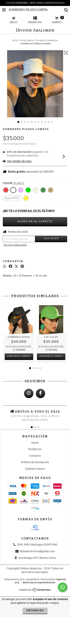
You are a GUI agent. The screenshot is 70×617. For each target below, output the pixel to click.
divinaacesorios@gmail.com (37, 551)
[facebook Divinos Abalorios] (40, 393)
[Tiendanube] (35, 591)
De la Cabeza (27, 40)
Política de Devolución (35, 462)
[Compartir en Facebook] (10, 266)
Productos (35, 449)
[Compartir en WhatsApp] (4, 266)
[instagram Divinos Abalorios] (28, 393)
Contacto (35, 455)
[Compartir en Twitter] (16, 266)
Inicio (15, 40)
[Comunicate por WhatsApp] (62, 587)
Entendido (35, 610)
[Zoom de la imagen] (66, 53)
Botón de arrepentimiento (39, 582)
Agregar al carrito (19, 356)
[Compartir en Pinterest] (22, 266)
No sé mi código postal (15, 245)
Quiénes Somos (35, 468)
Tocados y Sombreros (47, 40)
